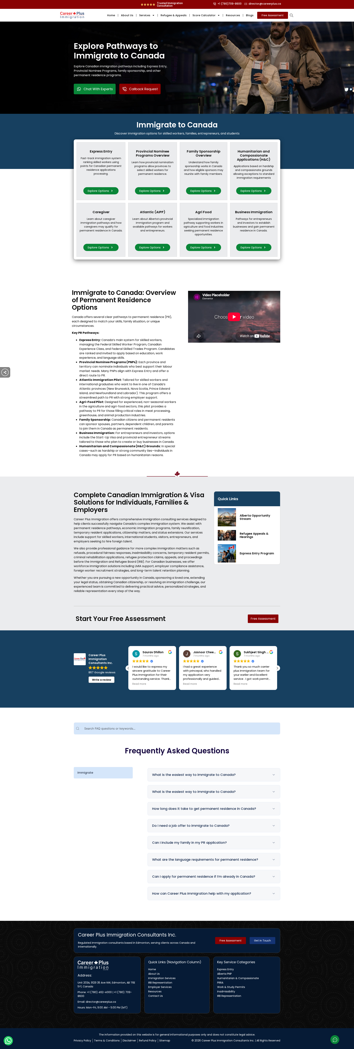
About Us (127, 15)
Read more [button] (167, 684)
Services (144, 15)
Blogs (250, 15)
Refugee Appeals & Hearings (254, 535)
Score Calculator (204, 15)
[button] (277, 668)
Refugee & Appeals (174, 15)
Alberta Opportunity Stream (255, 517)
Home (111, 15)
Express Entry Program (257, 553)
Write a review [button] (101, 680)
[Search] (291, 15)
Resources (233, 15)
